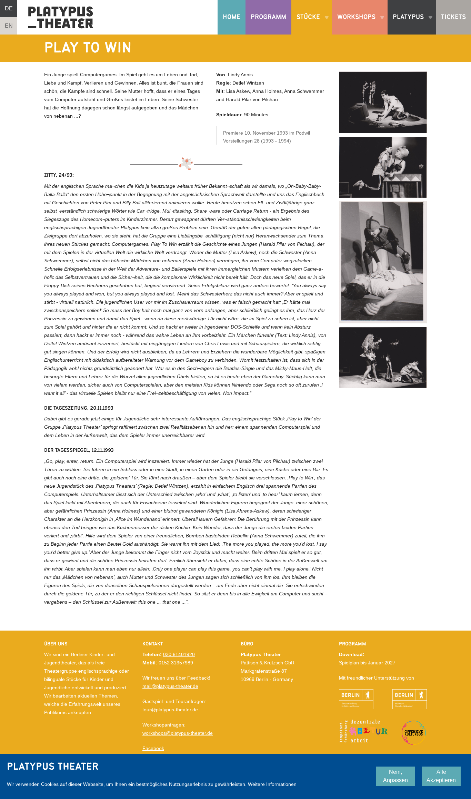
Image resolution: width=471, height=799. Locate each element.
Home (231, 17)
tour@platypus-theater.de (170, 709)
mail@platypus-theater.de (170, 686)
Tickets (453, 17)
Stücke (305, 24)
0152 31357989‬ (176, 662)
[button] (383, 101)
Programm (268, 17)
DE (9, 8)
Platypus (406, 24)
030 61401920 (179, 654)
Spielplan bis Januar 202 (366, 662)
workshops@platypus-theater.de (177, 733)
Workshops (353, 24)
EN (9, 26)
